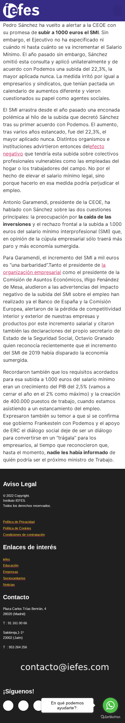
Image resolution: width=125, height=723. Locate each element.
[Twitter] (23, 705)
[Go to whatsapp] (110, 705)
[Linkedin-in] (38, 705)
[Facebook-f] (8, 705)
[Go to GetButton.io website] (110, 717)
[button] (117, 11)
